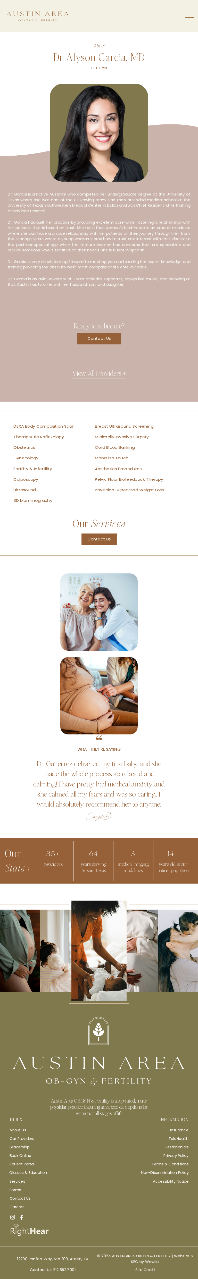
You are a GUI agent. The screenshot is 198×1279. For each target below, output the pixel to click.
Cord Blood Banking (115, 447)
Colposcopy (25, 479)
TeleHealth (178, 1138)
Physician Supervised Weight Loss (129, 490)
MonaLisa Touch (111, 458)
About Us (18, 1130)
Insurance (179, 1130)
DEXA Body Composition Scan (44, 426)
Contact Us (99, 338)
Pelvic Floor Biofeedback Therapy (129, 479)
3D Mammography (32, 500)
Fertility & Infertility (32, 468)
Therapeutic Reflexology (38, 437)
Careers (17, 1206)
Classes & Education (28, 1172)
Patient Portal (22, 1164)
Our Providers (22, 1138)
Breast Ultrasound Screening (124, 426)
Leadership (19, 1147)
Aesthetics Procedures (118, 468)
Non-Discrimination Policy (164, 1172)
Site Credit (145, 1269)
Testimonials (176, 1147)
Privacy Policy (175, 1155)
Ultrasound (24, 490)
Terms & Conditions (170, 1164)
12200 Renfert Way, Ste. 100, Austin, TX (52, 1258)
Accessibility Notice (170, 1181)
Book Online (20, 1155)
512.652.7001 (64, 1269)
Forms (15, 1189)
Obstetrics (24, 447)
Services (17, 1181)
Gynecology (25, 458)
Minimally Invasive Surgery (122, 437)
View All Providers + (99, 373)
